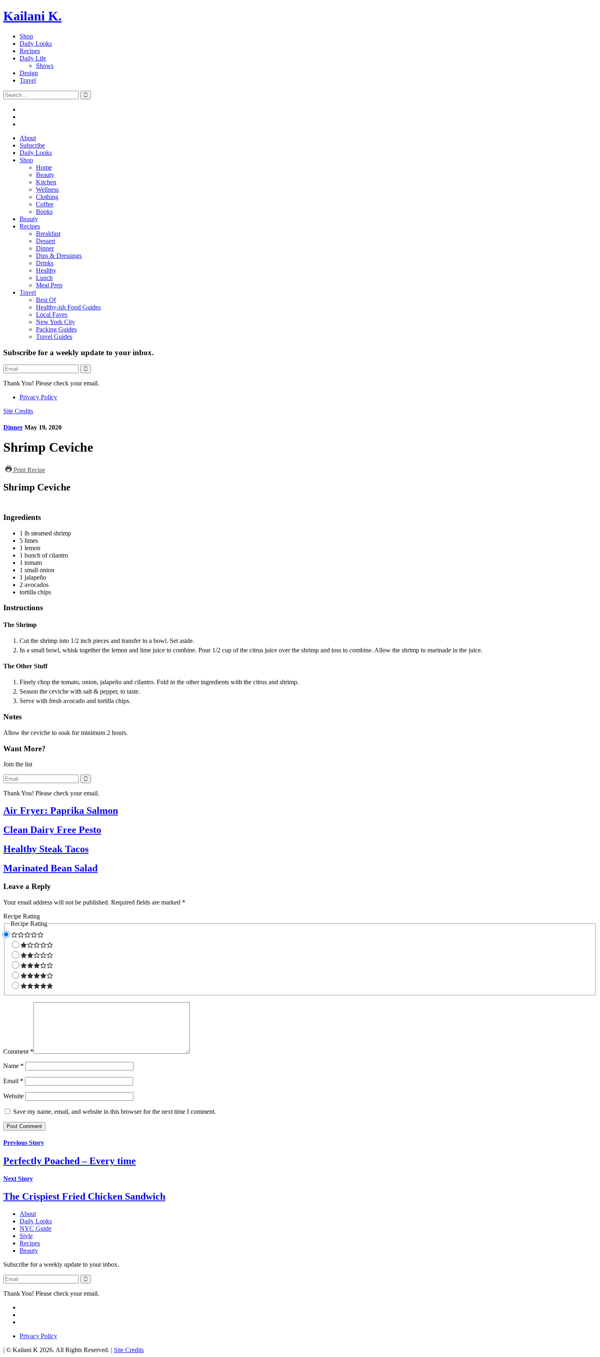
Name (13, 1065)
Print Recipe (28, 469)
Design (29, 72)
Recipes (30, 50)
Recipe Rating (21, 916)
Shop (26, 36)
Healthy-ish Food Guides (68, 307)
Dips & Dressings (59, 255)
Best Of (46, 299)
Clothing (47, 196)
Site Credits (18, 411)
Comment (18, 1051)
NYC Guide (35, 1228)
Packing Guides (56, 329)
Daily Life (33, 58)
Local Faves (51, 314)
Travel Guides (54, 336)
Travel (28, 80)
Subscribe (32, 145)
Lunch (44, 277)
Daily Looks (36, 43)
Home (44, 167)
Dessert (45, 240)
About (28, 137)
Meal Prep (49, 285)
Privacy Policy (38, 397)
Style (26, 1235)
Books (44, 211)
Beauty (45, 174)
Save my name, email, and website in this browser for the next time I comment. (114, 1111)
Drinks (44, 263)
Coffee (44, 204)
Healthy (46, 270)
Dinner (45, 248)
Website (13, 1096)
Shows (44, 65)
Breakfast (48, 233)
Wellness (47, 189)
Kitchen (46, 182)
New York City (55, 321)
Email (13, 1080)
